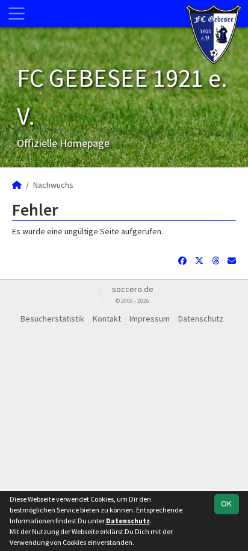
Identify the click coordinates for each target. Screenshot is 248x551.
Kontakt (107, 318)
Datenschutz (200, 318)
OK (226, 503)
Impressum (149, 318)
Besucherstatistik (52, 318)
